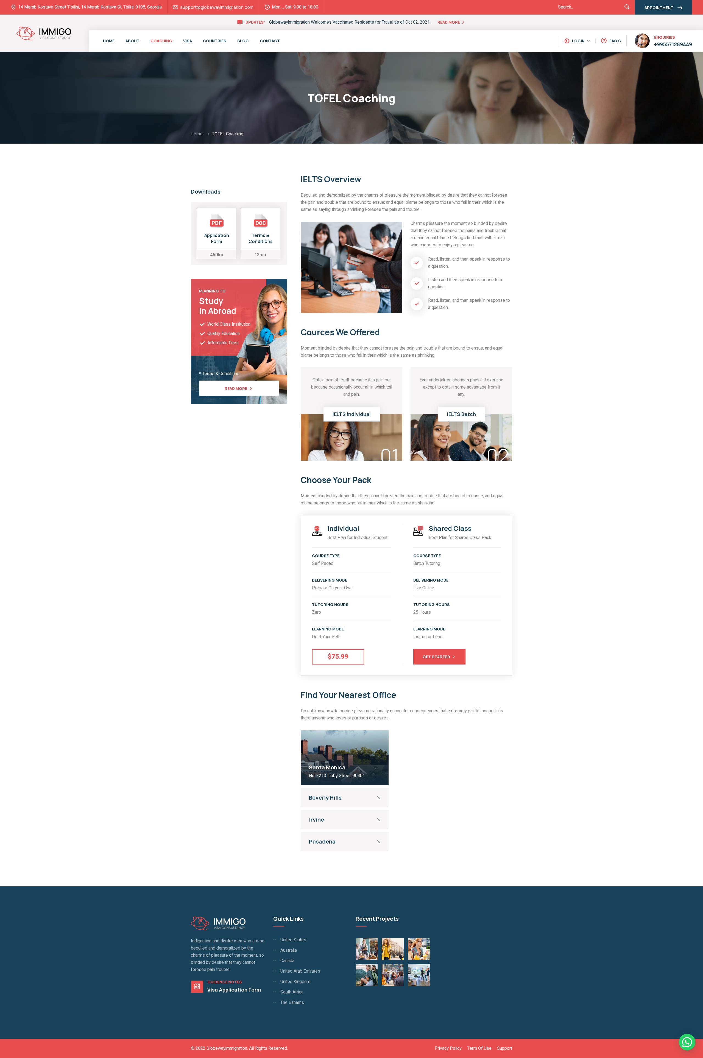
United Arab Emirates (300, 971)
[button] (687, 1042)
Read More (448, 22)
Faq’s (615, 40)
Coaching (161, 40)
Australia (288, 950)
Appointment (659, 7)
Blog (243, 40)
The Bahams (292, 1002)
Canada (287, 960)
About (132, 40)
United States (293, 940)
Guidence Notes (224, 981)
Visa (187, 40)
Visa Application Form (234, 989)
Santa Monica (327, 767)
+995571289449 (673, 44)
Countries (214, 40)
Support (504, 1048)
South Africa (291, 992)
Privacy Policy (448, 1048)
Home (109, 40)
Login (578, 40)
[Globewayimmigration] (43, 33)
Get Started (436, 656)
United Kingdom (295, 981)
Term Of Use (479, 1048)
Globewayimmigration (227, 1048)
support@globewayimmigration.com (216, 7)
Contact (270, 40)
